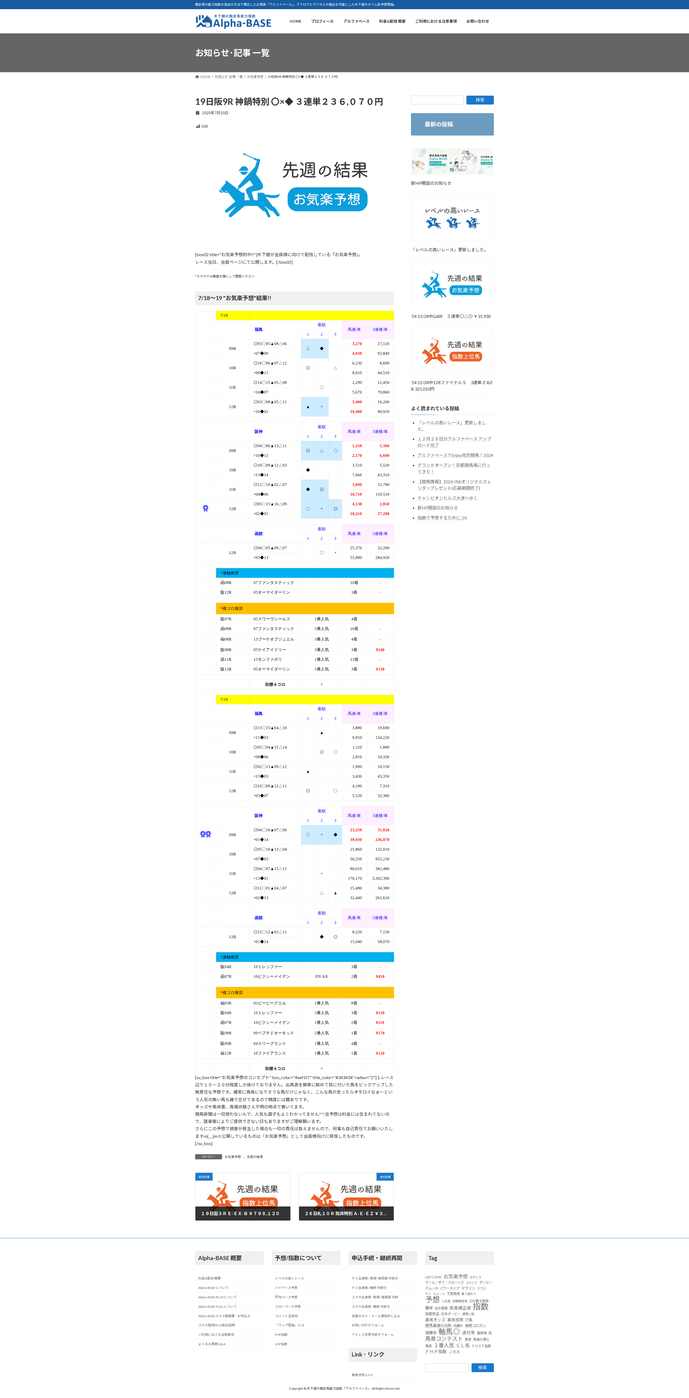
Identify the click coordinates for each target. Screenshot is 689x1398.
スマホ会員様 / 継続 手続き (371, 1307)
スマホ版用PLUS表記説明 (216, 1325)
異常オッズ (435, 1319)
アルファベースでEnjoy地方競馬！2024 (455, 455)
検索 (480, 100)
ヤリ (428, 1294)
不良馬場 (453, 1294)
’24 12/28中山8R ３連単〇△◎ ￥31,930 (451, 316)
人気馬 (446, 1301)
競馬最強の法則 (438, 1325)
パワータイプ (449, 1288)
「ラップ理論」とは (289, 1325)
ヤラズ (481, 1288)
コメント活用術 (286, 1316)
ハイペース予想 (286, 1288)
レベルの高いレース (289, 1279)
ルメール (439, 1294)
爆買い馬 (468, 1314)
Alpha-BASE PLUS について (217, 1297)
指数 (480, 1306)
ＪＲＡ (454, 1351)
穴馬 (468, 1320)
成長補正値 (460, 1308)
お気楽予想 (233, 1157)
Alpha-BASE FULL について (217, 1307)
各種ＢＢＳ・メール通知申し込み (376, 1316)
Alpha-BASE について (213, 1288)
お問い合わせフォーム (368, 1325)
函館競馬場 (459, 1301)
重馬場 (482, 1333)
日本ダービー (450, 1314)
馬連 (428, 1346)
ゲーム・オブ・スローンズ (444, 1283)
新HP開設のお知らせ (431, 183)
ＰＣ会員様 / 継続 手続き (369, 1288)
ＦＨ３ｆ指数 (481, 1346)
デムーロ (431, 1288)
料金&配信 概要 (209, 1279)
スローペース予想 (288, 1307)
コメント (471, 1282)
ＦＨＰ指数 (436, 1351)
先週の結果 (255, 1157)
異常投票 (455, 1319)
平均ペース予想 (286, 1297)
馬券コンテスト (444, 1338)
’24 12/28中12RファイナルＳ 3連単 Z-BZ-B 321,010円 (452, 386)
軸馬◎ (449, 1331)
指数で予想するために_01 (442, 517)
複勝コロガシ (475, 1326)
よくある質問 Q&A (212, 1344)
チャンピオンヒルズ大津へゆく (447, 497)
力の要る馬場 (478, 1301)
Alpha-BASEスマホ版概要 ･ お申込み (224, 1316)
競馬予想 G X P (362, 1375)
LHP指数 (281, 1344)
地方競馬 (441, 1308)
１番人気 (444, 1345)
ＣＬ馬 (463, 1345)
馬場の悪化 (481, 1340)
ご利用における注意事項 (216, 1335)
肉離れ (458, 1326)
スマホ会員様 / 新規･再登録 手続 (375, 1297)
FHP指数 (281, 1335)
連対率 (468, 1332)
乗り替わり (469, 1294)
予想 (432, 1299)
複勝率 (431, 1332)
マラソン (468, 1288)
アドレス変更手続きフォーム (373, 1335)
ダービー (485, 1283)
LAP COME (433, 1277)
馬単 (468, 1340)
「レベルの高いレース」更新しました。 (449, 249)
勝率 (429, 1308)
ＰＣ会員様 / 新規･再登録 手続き (375, 1279)
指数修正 (432, 1314)
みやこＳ (475, 1277)
